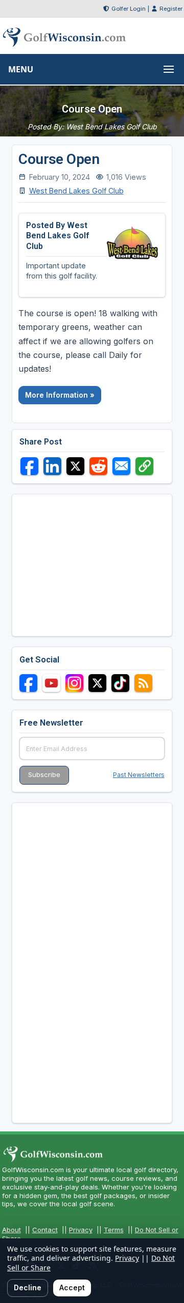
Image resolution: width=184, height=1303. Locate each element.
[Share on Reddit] (98, 466)
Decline (27, 1287)
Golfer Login (128, 8)
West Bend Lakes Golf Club (76, 190)
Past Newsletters (139, 775)
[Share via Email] (121, 466)
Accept (72, 1287)
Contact (45, 1230)
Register (170, 8)
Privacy (81, 1230)
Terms (114, 1230)
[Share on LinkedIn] (52, 466)
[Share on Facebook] (29, 466)
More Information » (60, 395)
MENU (20, 69)
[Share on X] (75, 466)
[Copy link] (144, 466)
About (11, 1230)
